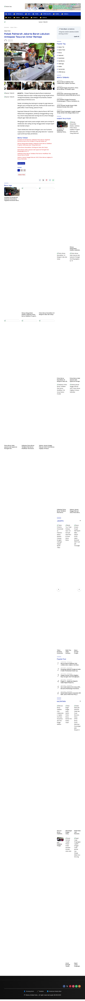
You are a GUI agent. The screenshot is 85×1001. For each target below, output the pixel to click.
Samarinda (61, 69)
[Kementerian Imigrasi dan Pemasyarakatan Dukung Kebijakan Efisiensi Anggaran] (77, 586)
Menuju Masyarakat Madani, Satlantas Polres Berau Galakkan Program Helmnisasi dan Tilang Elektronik (35, 144)
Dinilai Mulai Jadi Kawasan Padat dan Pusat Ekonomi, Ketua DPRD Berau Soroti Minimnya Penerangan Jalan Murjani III (68, 94)
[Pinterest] (70, 986)
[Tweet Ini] (43, 180)
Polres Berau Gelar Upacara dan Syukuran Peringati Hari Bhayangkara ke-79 (33, 150)
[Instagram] (73, 986)
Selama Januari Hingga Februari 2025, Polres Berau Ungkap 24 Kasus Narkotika (35, 158)
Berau (60, 52)
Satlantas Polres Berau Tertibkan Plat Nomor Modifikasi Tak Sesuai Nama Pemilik (34, 154)
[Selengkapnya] (80, 520)
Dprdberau (61, 61)
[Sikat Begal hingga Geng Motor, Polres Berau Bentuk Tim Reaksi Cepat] (68, 767)
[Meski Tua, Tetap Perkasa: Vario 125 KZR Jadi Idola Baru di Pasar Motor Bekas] (60, 586)
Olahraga (61, 63)
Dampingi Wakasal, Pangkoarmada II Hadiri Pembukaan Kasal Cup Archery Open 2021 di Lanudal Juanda (71, 670)
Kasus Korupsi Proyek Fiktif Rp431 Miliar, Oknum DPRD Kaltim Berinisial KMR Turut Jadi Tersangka (68, 651)
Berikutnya (21, 163)
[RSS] (79, 986)
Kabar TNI (61, 47)
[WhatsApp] (76, 986)
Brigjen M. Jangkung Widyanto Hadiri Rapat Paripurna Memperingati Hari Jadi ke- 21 (69, 681)
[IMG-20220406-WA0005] (29, 86)
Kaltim (60, 66)
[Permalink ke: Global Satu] (6, 40)
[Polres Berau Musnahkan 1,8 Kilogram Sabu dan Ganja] (46, 249)
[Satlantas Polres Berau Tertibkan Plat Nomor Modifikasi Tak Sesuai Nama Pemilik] (29, 382)
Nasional (60, 55)
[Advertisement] (29, 463)
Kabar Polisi (7, 31)
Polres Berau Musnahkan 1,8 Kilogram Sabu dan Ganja (33, 147)
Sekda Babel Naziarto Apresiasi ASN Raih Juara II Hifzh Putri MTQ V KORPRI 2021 (71, 693)
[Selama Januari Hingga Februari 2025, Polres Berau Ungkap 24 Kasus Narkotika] (46, 382)
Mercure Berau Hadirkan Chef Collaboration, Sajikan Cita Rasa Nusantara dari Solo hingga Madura (67, 82)
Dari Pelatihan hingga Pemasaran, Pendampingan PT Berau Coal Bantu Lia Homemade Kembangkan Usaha (68, 100)
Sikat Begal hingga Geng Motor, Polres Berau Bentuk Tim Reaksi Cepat (67, 88)
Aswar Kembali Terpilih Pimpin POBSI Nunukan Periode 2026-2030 (67, 106)
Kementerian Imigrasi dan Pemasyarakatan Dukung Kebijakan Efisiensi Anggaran (77, 651)
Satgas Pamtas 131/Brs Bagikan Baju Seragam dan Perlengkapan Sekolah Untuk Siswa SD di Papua (70, 676)
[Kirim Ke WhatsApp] (53, 180)
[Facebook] (64, 986)
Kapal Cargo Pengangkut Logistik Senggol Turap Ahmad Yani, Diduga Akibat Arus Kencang (68, 112)
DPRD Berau (61, 72)
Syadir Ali (76, 36)
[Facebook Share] (40, 180)
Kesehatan (61, 58)
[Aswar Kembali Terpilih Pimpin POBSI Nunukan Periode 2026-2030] (68, 899)
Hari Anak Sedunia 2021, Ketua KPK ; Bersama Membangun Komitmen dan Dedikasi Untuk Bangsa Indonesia (71, 687)
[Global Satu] (13, 7)
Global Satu (10, 40)
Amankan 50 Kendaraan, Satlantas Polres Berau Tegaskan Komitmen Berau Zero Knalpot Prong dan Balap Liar (34, 140)
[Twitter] (67, 986)
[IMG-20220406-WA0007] (14, 86)
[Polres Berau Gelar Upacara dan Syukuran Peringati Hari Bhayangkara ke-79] (12, 382)
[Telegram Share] (50, 180)
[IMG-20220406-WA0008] (44, 86)
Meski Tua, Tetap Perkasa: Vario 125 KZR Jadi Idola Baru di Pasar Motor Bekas (60, 651)
